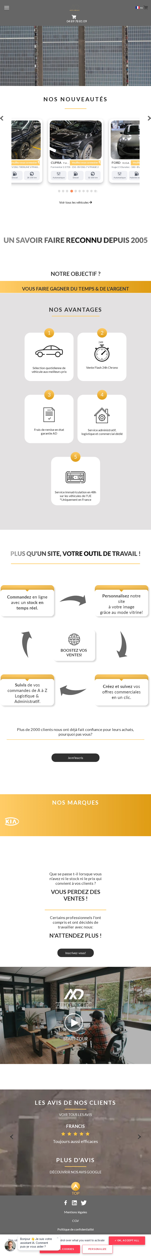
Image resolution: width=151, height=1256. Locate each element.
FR (141, 7)
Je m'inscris (75, 758)
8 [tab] (87, 191)
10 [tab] (95, 191)
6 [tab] (79, 191)
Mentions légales (75, 1212)
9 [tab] (91, 191)
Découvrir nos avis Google (75, 1172)
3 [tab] (67, 191)
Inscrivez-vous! (75, 953)
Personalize (97, 1249)
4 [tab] (71, 191)
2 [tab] (63, 191)
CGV (75, 1220)
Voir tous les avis (75, 1114)
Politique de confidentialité (75, 1229)
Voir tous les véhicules (74, 202)
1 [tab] (59, 191)
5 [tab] (75, 191)
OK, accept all (128, 1240)
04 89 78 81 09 (77, 21)
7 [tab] (83, 191)
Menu (6, 7)
